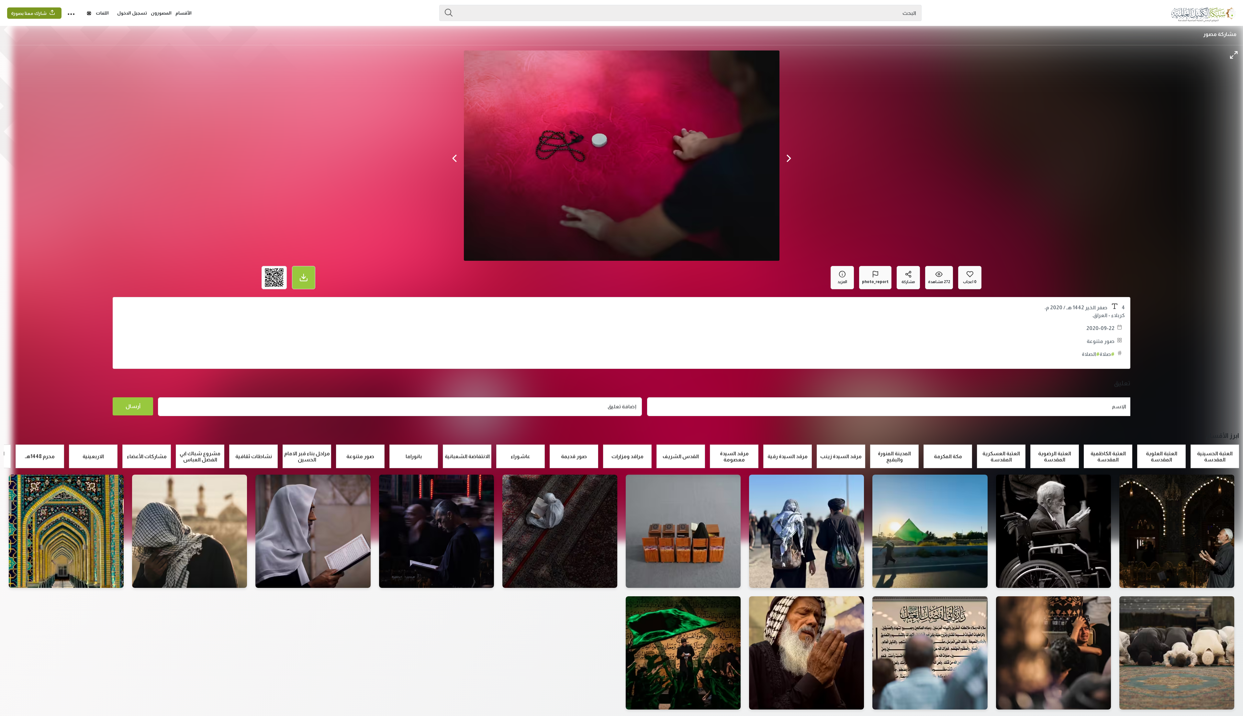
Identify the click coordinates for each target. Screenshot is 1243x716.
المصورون (161, 13)
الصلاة (1091, 354)
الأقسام (183, 13)
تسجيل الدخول (132, 13)
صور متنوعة (1100, 341)
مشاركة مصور (1220, 34)
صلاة (1107, 354)
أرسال (133, 406)
